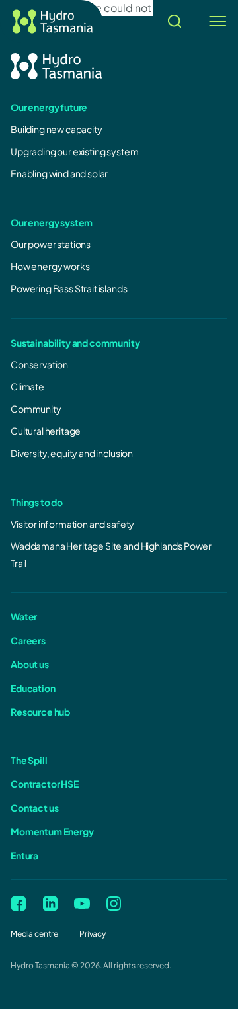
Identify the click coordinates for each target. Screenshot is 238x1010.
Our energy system (52, 222)
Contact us (34, 808)
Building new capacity (56, 129)
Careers (28, 640)
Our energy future (49, 107)
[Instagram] (114, 903)
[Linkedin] (50, 903)
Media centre (34, 934)
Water (24, 616)
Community (36, 409)
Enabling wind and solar (59, 173)
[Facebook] (18, 903)
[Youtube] (82, 903)
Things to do (37, 502)
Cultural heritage (46, 431)
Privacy (92, 934)
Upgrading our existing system (74, 151)
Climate (27, 386)
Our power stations (51, 244)
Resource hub (40, 712)
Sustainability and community (75, 343)
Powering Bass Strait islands (69, 288)
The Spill (29, 760)
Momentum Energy (52, 831)
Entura (24, 855)
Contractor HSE (45, 784)
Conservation (39, 364)
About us (30, 664)
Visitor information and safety (72, 524)
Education (33, 688)
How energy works (50, 266)
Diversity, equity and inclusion (72, 453)
